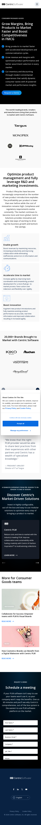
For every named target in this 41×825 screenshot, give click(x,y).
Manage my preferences (19, 430)
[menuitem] (14, 811)
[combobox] (23, 797)
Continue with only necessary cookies (21, 418)
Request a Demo (11, 93)
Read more (6, 621)
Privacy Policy (10, 408)
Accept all (20, 423)
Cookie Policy (25, 408)
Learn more (9, 555)
